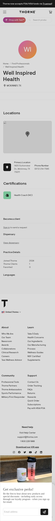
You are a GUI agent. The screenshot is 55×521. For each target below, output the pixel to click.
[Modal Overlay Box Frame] (26, 488)
